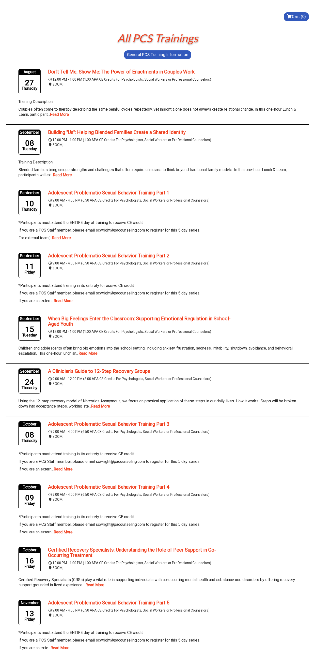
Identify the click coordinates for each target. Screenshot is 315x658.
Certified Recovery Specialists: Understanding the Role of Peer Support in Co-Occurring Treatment (132, 552)
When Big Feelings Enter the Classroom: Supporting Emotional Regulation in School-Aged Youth (139, 321)
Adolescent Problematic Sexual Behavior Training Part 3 (108, 424)
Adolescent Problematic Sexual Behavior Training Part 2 (108, 256)
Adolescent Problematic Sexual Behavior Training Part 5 (108, 603)
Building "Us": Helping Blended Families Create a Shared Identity (117, 132)
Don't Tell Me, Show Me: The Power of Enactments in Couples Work (121, 72)
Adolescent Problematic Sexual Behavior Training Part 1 (108, 193)
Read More (59, 114)
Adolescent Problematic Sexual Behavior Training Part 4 (108, 487)
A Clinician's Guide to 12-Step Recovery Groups (99, 371)
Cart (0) (299, 16)
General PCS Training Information (157, 54)
